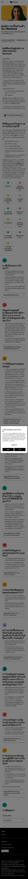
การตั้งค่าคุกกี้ (14, 444)
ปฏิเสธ (8, 449)
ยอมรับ (19, 449)
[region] (14, 439)
